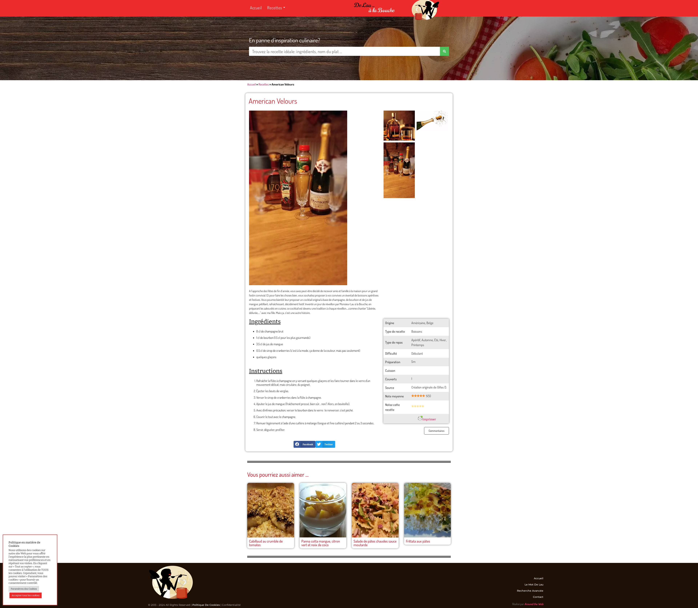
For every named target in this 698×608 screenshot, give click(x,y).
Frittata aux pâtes (418, 541)
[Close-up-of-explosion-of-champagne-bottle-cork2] (432, 121)
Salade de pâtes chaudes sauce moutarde (375, 543)
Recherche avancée (530, 590)
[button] (304, 444)
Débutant (417, 353)
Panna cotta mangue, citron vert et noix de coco (320, 543)
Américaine (418, 323)
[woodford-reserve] (399, 126)
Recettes (274, 7)
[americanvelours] (399, 170)
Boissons (416, 331)
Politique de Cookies (206, 605)
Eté (436, 340)
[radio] (412, 406)
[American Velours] (298, 198)
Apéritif (415, 340)
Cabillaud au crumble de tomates (266, 543)
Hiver (443, 340)
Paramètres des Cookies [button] (24, 588)
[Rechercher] (444, 51)
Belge (429, 323)
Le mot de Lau (534, 584)
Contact (538, 597)
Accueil (256, 7)
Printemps (417, 345)
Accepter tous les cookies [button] (25, 595)
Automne (427, 340)
